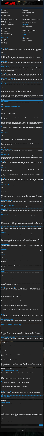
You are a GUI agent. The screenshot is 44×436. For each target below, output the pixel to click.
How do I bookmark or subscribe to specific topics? (28, 31)
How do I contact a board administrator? (27, 40)
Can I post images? (3, 40)
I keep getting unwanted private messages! (27, 18)
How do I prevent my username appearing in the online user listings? (9, 19)
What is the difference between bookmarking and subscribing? (29, 30)
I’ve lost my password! (4, 14)
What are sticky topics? (4, 42)
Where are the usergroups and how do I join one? (28, 12)
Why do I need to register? (4, 10)
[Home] (10, 3)
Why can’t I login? (3, 13)
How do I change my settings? (4, 18)
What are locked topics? (4, 43)
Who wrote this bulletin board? (26, 38)
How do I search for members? (26, 27)
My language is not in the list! (4, 21)
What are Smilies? (3, 39)
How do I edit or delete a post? (5, 27)
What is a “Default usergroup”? (26, 14)
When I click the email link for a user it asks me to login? (7, 24)
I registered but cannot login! (4, 12)
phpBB (36, 123)
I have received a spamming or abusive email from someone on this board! (31, 19)
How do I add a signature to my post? (5, 28)
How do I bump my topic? (4, 35)
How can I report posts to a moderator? (5, 33)
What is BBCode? (3, 38)
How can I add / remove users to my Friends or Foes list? (29, 22)
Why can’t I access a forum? (4, 31)
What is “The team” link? (25, 15)
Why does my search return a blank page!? (27, 26)
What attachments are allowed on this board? (27, 35)
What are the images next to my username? (6, 22)
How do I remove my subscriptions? (26, 32)
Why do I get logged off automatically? (5, 15)
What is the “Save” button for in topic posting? (6, 34)
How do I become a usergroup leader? (26, 13)
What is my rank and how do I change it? (6, 23)
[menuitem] (2, 0)
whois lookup (12, 413)
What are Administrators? (25, 10)
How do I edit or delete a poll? (4, 30)
